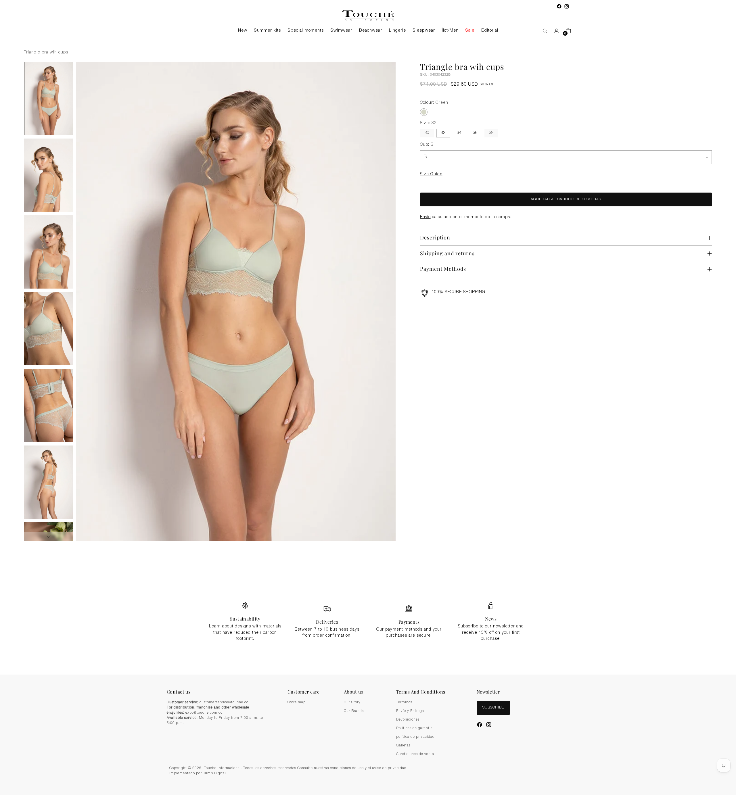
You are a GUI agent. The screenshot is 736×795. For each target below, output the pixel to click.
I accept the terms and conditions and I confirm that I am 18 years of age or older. (371, 430)
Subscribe (368, 444)
